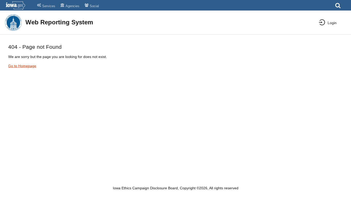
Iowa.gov (18, 5)
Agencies (72, 6)
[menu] (324, 22)
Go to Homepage (22, 66)
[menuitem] (328, 23)
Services (48, 6)
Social (94, 6)
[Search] (338, 7)
